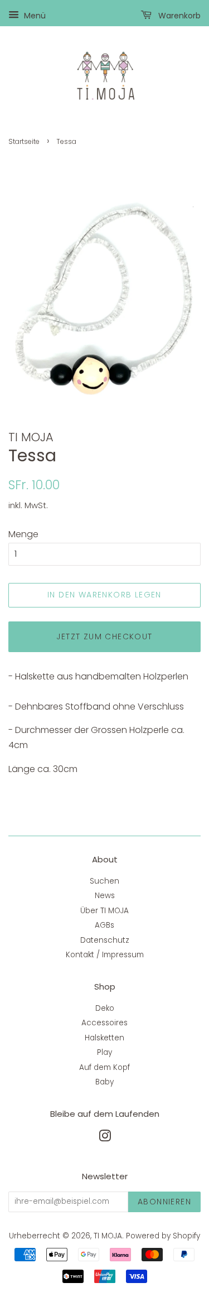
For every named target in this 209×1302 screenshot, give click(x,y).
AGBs (104, 925)
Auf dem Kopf (104, 1067)
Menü (34, 15)
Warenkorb (178, 15)
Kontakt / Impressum (105, 954)
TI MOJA (108, 1236)
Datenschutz (104, 940)
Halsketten (104, 1038)
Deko (104, 1008)
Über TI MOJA (104, 910)
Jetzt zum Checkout (104, 636)
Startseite (24, 141)
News (105, 895)
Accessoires (104, 1023)
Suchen (104, 881)
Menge (23, 534)
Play (104, 1052)
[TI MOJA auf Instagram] (105, 1138)
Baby (104, 1082)
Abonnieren (164, 1201)
